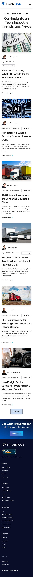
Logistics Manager (6, 491)
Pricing (3, 474)
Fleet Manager (5, 487)
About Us (4, 537)
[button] (29, 4)
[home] (11, 3)
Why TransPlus (6, 467)
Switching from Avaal (7, 517)
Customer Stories (6, 524)
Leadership (5, 541)
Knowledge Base (6, 527)
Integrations (5, 470)
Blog (3, 511)
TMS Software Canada (8, 500)
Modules (4, 494)
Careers (4, 544)
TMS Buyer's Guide (7, 514)
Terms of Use (5, 564)
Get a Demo (16, 433)
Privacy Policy (5, 561)
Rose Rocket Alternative (8, 521)
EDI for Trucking (6, 497)
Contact (4, 547)
